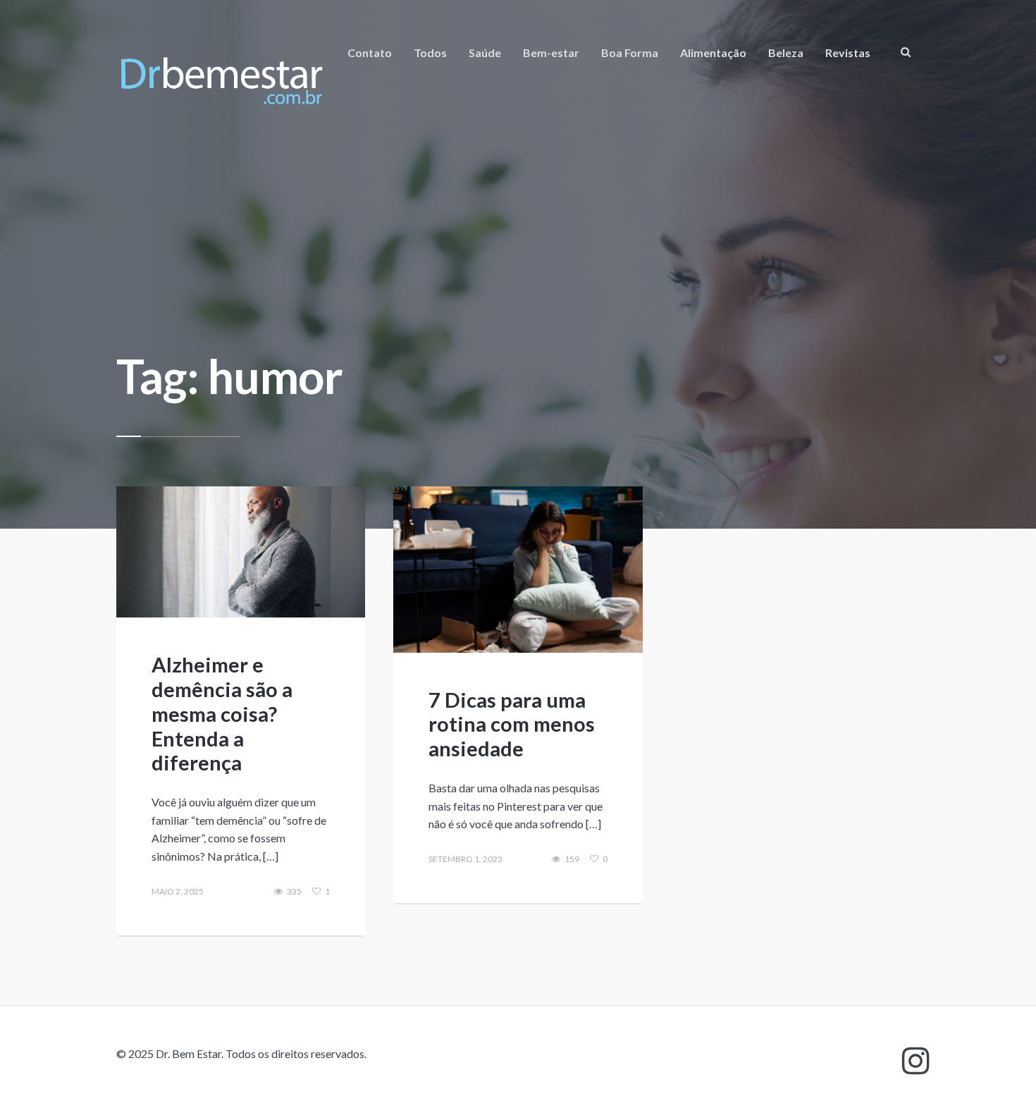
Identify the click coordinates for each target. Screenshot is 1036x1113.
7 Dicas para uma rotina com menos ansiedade (511, 724)
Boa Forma (629, 52)
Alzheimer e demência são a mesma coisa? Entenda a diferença (222, 713)
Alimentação (713, 52)
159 (572, 859)
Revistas (847, 52)
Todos (430, 52)
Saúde (485, 52)
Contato (369, 52)
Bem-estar (551, 52)
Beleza (785, 52)
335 (294, 892)
